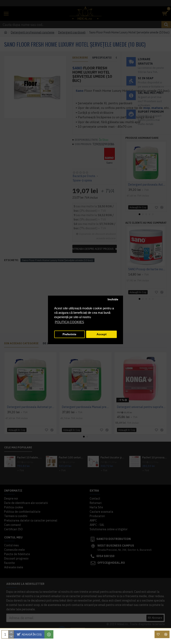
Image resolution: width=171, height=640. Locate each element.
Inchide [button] (113, 299)
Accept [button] (102, 334)
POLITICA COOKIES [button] (69, 322)
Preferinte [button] (69, 334)
